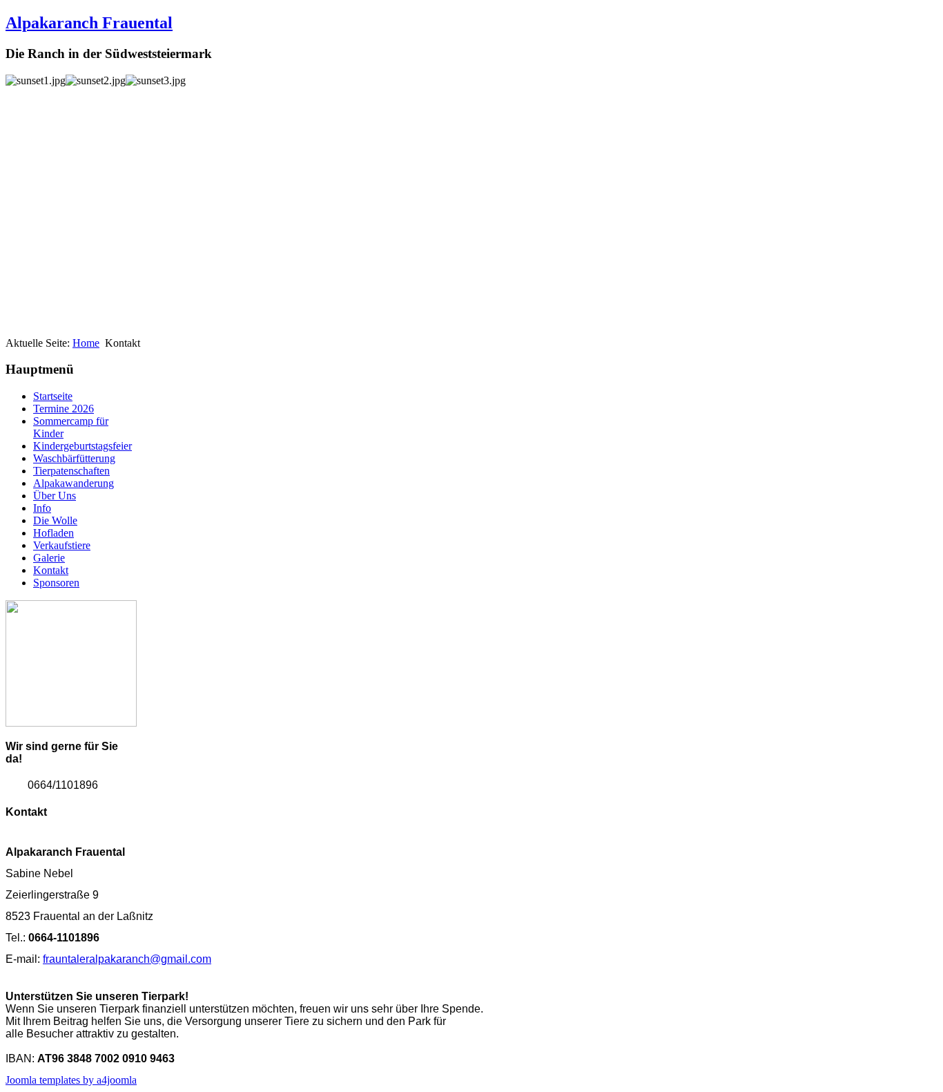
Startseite (52, 396)
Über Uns (54, 495)
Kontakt (50, 570)
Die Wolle (55, 520)
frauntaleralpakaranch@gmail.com (127, 959)
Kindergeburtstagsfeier (82, 446)
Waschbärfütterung (74, 458)
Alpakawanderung (73, 483)
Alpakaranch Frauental (89, 23)
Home (85, 343)
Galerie (49, 558)
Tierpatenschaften (71, 471)
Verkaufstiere (61, 545)
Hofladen (53, 533)
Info (42, 508)
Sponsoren (56, 582)
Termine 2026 (63, 408)
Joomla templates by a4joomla (71, 1080)
